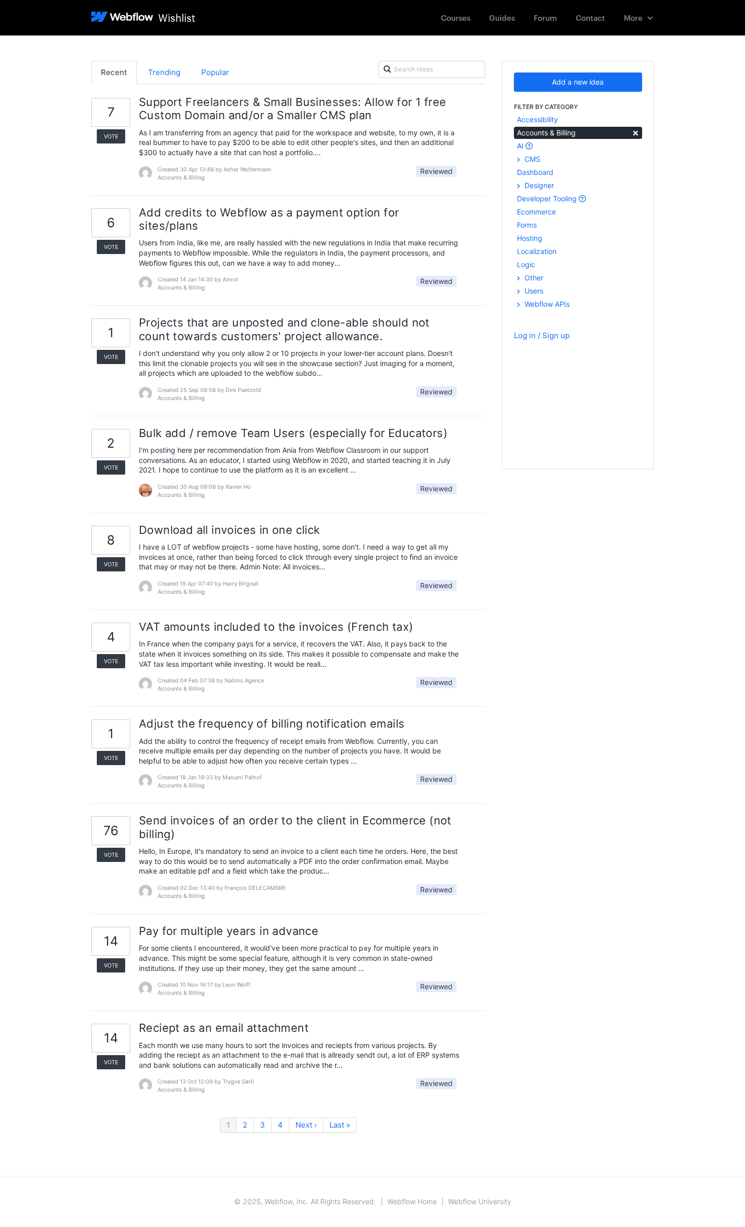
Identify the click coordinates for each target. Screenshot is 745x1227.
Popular (215, 72)
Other (533, 277)
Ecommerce (536, 211)
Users (533, 290)
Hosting (529, 238)
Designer (538, 185)
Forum (545, 17)
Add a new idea (578, 82)
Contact (590, 17)
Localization (536, 251)
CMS (531, 159)
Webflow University (479, 1201)
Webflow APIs (546, 304)
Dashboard (535, 172)
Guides (502, 17)
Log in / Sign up (542, 335)
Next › (306, 1125)
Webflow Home (412, 1201)
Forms (527, 225)
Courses (455, 17)
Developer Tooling (548, 198)
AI (521, 145)
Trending (164, 72)
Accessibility (537, 119)
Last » (339, 1125)
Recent (114, 72)
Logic (526, 264)
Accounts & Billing (578, 132)
